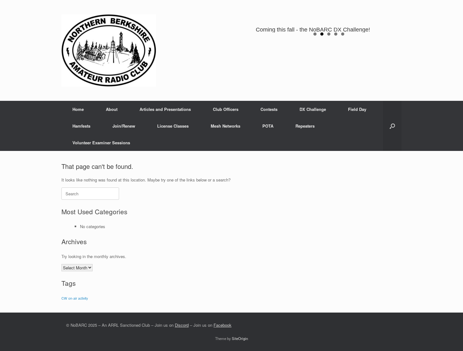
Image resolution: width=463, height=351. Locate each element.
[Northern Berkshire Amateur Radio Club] (108, 50)
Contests (268, 109)
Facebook (223, 325)
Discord (182, 325)
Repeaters (305, 126)
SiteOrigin (240, 338)
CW (64, 298)
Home (78, 109)
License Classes (173, 126)
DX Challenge (313, 109)
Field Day (357, 109)
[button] (392, 126)
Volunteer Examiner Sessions (101, 143)
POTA (267, 126)
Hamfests (81, 126)
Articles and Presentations (165, 109)
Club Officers (225, 109)
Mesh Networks (225, 126)
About (111, 109)
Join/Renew (123, 126)
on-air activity (78, 298)
